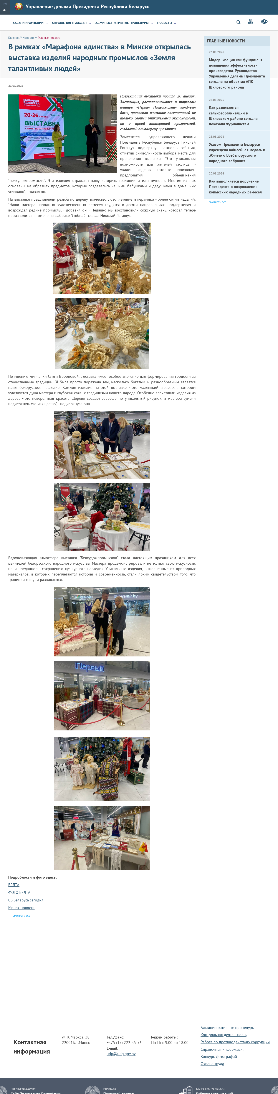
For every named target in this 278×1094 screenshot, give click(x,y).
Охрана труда (212, 1063)
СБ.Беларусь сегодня (25, 900)
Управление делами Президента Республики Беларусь (87, 6)
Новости (164, 23)
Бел (5, 10)
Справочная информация (223, 1049)
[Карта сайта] (250, 22)
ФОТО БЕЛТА (19, 892)
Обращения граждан (69, 23)
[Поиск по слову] (240, 22)
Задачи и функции (28, 23)
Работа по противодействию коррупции (235, 1041)
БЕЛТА (13, 884)
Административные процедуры (122, 23)
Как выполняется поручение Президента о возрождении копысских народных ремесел (235, 187)
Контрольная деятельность (224, 1034)
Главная (13, 38)
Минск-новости (21, 907)
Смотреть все (217, 202)
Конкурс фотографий (219, 1056)
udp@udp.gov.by (121, 1053)
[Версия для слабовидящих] (264, 22)
